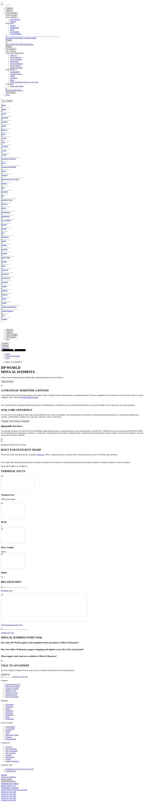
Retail (7, 717)
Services (9, 11)
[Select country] (2, 103)
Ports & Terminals (11, 697)
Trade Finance (10, 771)
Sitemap (4, 775)
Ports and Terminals (12, 356)
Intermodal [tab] (25, 421)
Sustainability (10, 727)
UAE (7, 358)
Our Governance (11, 751)
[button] (73, 642)
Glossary (8, 737)
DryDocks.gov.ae (19, 769)
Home (7, 354)
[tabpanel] (73, 432)
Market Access (10, 691)
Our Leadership (11, 749)
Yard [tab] (11, 421)
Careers (8, 759)
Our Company (11, 49)
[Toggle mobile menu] (2, 321)
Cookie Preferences (8, 781)
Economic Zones (11, 693)
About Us (9, 747)
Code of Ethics (14, 790)
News (7, 95)
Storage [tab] (17, 421)
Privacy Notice (6, 779)
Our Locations (10, 753)
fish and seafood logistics (29, 397)
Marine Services (11, 695)
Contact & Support (12, 761)
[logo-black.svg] (5, 4)
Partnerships (9, 757)
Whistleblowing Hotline (9, 784)
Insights (8, 731)
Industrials (9, 713)
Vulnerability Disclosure (9, 788)
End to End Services (12, 684)
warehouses (40, 455)
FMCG (8, 709)
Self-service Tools (11, 735)
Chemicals (9, 707)
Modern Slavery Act (8, 786)
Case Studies (10, 729)
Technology (9, 719)
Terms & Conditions (8, 777)
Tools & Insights (11, 13)
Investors (8, 755)
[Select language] (2, 99)
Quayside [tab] (5, 421)
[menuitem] (3, 101)
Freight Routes (10, 739)
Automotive (9, 705)
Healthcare (9, 711)
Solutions (9, 8)
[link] (75, 38)
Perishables (9, 715)
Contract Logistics (12, 689)
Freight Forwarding (12, 686)
